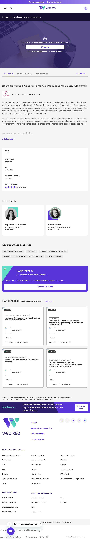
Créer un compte (38, 434)
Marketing (63, 460)
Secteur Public (36, 474)
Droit (3, 469)
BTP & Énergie (64, 474)
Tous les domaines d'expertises (20, 398)
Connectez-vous (37, 439)
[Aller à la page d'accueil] (48, 8)
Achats (33, 469)
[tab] (8, 73)
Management (6, 460)
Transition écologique (67, 455)
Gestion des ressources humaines (58, 398)
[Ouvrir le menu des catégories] (5, 8)
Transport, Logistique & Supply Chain (72, 479)
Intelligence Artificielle (38, 460)
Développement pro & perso (11, 455)
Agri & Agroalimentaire (9, 479)
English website (67, 522)
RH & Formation (39, 398)
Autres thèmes (36, 483)
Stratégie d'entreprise (38, 455)
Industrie (5, 474)
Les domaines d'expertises (41, 428)
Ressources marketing (36, 2)
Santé (4, 483)
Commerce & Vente (66, 469)
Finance (63, 465)
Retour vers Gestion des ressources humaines (22, 17)
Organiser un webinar (54, 2)
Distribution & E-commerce (40, 479)
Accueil (4, 398)
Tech (4, 465)
